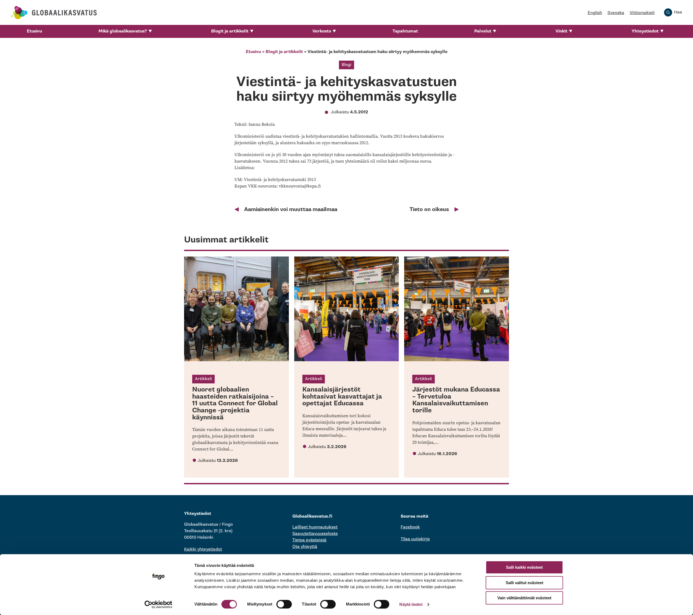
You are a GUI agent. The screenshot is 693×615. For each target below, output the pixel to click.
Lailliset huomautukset (315, 527)
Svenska (615, 13)
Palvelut (482, 31)
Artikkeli (203, 379)
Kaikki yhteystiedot (203, 549)
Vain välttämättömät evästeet (524, 598)
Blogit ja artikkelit (230, 31)
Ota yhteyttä (304, 547)
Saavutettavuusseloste (315, 534)
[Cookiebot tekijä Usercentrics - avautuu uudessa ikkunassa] (158, 604)
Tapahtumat (405, 31)
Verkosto (321, 31)
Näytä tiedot (410, 604)
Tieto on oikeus (429, 209)
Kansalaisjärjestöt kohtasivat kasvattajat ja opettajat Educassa (342, 396)
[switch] (284, 604)
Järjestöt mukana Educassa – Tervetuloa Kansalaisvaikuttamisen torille (456, 400)
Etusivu (34, 31)
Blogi (346, 65)
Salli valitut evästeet (524, 582)
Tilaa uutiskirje (415, 539)
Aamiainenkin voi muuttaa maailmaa (290, 209)
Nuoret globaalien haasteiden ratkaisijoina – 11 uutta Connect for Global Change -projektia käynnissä (235, 403)
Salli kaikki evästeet (524, 567)
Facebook (410, 527)
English (595, 13)
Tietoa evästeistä (309, 540)
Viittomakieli (642, 13)
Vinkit (561, 31)
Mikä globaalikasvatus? (123, 31)
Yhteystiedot (645, 31)
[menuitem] (34, 31)
